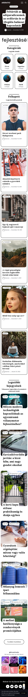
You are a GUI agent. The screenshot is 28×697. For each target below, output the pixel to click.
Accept (23, 693)
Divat (7, 66)
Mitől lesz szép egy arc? (13, 316)
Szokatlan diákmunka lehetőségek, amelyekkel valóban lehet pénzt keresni (13, 365)
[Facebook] (7, 686)
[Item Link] (7, 60)
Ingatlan (21, 66)
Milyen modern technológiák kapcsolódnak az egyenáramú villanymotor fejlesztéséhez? (13, 415)
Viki (6, 396)
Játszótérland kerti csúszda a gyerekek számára (11, 181)
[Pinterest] (16, 686)
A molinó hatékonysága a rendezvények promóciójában (12, 625)
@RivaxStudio (14, 652)
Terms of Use (11, 695)
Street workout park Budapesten (11, 134)
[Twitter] (12, 686)
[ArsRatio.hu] (6, 2)
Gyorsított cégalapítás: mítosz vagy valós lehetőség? (14, 551)
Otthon (7, 85)
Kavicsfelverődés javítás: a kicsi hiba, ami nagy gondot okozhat (13, 460)
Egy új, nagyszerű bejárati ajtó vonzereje (12, 225)
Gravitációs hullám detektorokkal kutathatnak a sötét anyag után (14, 18)
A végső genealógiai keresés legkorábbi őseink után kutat (11, 272)
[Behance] (20, 686)
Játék (21, 85)
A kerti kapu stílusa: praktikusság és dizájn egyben (12, 510)
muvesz (9, 30)
